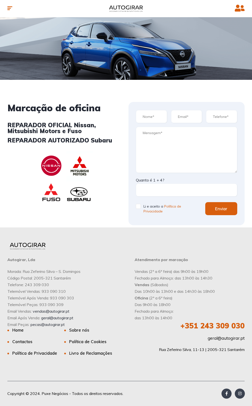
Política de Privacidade (34, 353)
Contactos (22, 341)
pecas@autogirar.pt (48, 324)
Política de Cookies (88, 341)
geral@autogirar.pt (57, 317)
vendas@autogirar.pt (51, 311)
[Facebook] (226, 394)
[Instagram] (240, 394)
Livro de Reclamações (90, 353)
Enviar (221, 208)
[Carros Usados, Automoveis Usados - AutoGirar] (126, 9)
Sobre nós (79, 330)
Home (18, 330)
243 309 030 (212, 325)
